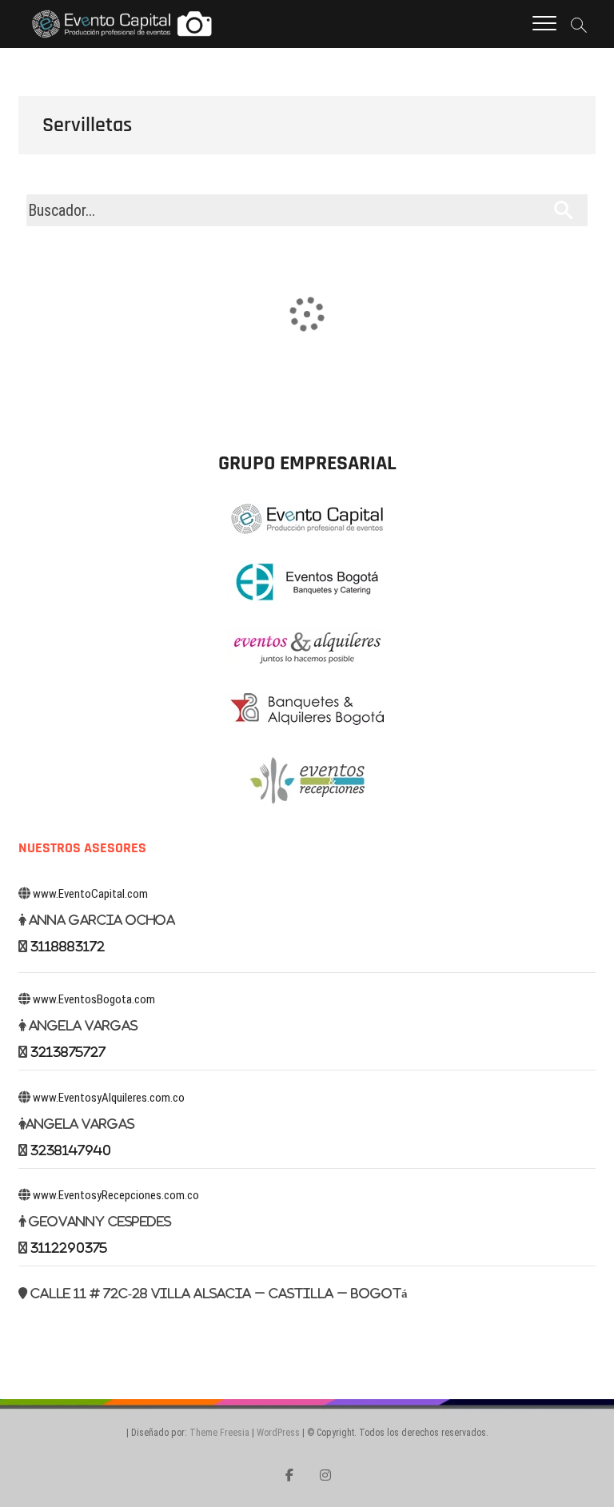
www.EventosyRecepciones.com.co (116, 1195)
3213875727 (68, 1052)
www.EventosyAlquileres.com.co (109, 1097)
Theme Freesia (219, 1432)
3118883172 (67, 946)
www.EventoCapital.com (90, 894)
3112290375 (68, 1248)
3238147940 (70, 1150)
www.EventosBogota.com (94, 999)
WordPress (278, 1432)
